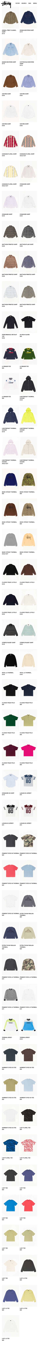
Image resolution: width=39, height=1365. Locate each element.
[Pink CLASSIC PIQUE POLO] (28, 750)
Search (24, 3)
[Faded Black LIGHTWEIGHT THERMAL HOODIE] (28, 384)
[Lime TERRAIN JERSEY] (10, 1025)
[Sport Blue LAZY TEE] (10, 1205)
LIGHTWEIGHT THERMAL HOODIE (27, 397)
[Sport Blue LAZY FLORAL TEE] (10, 1145)
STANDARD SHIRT (25, 184)
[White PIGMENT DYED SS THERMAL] (10, 901)
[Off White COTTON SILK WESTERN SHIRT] (28, 49)
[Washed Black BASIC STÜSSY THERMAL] (10, 539)
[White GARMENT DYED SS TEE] (10, 1115)
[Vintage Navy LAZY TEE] (28, 1175)
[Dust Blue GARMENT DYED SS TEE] (28, 1085)
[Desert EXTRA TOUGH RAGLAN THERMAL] (28, 933)
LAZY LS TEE (23, 1278)
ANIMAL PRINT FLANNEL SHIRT (9, 31)
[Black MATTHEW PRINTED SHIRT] (28, 292)
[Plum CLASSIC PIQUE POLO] (10, 750)
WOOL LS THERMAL (8, 672)
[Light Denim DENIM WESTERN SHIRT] (10, 49)
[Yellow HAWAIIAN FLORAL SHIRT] (10, 171)
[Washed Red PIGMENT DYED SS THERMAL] (10, 871)
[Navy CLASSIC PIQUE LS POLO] (10, 600)
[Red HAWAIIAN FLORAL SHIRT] (10, 141)
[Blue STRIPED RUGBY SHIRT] (28, 630)
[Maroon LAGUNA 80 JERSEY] (28, 810)
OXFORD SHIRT (6, 94)
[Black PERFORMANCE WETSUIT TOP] (10, 322)
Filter (18, 3)
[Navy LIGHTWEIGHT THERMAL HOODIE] (10, 416)
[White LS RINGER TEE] (10, 384)
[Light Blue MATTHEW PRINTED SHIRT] (10, 292)
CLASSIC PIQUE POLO (8, 703)
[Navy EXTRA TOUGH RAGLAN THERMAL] (10, 933)
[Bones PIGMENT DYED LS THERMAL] (10, 995)
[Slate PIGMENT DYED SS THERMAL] (28, 871)
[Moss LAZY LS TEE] (28, 1296)
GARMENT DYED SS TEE (9, 1067)
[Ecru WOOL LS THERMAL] (28, 660)
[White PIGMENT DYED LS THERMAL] (28, 995)
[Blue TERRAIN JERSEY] (28, 1025)
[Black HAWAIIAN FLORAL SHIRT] (28, 141)
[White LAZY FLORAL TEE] (28, 1145)
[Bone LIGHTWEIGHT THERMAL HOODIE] (28, 447)
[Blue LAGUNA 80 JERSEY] (28, 780)
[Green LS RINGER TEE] (28, 354)
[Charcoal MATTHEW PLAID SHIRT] (28, 232)
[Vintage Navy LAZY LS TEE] (10, 1296)
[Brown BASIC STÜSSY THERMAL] (10, 509)
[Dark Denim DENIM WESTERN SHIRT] (28, 17)
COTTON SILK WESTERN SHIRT (27, 62)
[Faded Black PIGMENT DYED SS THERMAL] (10, 841)
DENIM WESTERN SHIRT (27, 30)
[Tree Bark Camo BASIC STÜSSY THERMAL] (28, 479)
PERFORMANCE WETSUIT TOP (9, 335)
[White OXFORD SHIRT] (28, 111)
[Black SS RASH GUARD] (28, 322)
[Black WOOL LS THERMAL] (10, 660)
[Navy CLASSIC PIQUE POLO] (28, 690)
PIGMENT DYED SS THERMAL (10, 853)
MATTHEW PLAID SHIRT (26, 244)
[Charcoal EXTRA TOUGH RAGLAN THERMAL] (28, 901)
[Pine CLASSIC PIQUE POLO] (10, 720)
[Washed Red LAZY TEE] (28, 1205)
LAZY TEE (5, 1188)
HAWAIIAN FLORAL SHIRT (9, 154)
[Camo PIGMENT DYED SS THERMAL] (28, 841)
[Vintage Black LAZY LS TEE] (28, 1266)
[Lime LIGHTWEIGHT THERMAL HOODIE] (28, 416)
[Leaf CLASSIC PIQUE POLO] (28, 720)
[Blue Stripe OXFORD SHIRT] (28, 81)
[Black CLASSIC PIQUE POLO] (10, 690)
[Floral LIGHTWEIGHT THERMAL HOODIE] (10, 447)
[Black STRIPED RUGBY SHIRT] (10, 630)
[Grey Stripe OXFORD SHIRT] (10, 111)
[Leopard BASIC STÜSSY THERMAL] (28, 509)
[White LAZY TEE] (10, 1266)
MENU (35, 3)
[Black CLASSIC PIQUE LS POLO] (10, 570)
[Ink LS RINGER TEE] (10, 354)
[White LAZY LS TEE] (10, 1326)
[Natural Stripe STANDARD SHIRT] (28, 171)
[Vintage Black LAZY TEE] (10, 1175)
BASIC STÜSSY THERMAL (9, 492)
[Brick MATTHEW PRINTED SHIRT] (10, 262)
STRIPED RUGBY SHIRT (8, 642)
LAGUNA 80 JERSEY (25, 793)
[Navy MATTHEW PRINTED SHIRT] (28, 262)
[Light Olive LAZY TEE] (28, 1235)
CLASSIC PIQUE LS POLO (9, 582)
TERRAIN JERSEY (7, 1037)
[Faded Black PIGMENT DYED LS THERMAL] (10, 965)
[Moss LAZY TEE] (10, 1235)
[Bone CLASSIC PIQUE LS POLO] (28, 600)
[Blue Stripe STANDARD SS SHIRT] (10, 780)
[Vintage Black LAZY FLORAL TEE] (28, 1115)
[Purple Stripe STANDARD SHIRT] (10, 202)
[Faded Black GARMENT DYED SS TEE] (10, 1055)
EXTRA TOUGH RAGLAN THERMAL (27, 914)
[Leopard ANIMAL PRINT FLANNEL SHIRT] (10, 17)
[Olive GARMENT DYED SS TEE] (10, 1085)
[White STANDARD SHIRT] (28, 202)
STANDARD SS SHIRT (8, 793)
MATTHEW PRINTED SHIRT (9, 244)
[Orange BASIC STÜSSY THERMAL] (28, 539)
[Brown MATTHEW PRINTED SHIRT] (10, 232)
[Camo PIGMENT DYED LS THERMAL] (28, 965)
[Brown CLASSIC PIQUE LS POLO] (28, 570)
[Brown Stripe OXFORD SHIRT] (10, 81)
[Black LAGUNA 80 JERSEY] (10, 810)
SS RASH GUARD (25, 334)
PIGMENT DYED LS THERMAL (10, 977)
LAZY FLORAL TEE (25, 1127)
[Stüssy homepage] (6, 4)
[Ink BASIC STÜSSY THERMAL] (10, 479)
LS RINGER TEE (6, 366)
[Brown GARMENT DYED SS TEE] (28, 1055)
